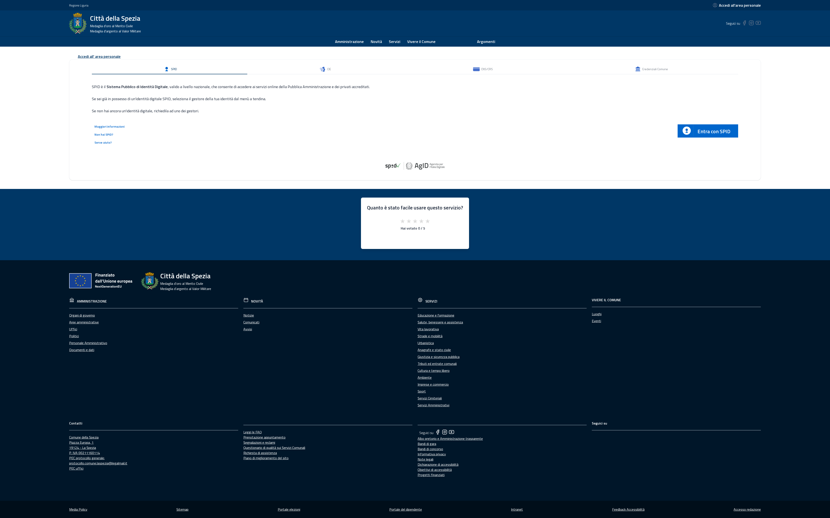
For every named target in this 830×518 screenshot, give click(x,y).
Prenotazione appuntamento (264, 437)
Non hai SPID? (103, 134)
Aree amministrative (84, 322)
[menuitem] (349, 41)
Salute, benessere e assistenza (440, 322)
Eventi (596, 320)
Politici (74, 336)
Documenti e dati (81, 349)
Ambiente (425, 377)
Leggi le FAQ (252, 432)
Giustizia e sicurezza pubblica (439, 356)
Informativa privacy (432, 454)
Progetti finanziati (431, 474)
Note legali (425, 459)
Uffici (73, 329)
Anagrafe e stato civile (434, 349)
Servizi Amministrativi (433, 405)
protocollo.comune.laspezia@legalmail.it (98, 463)
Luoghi (597, 314)
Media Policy (78, 509)
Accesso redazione (747, 509)
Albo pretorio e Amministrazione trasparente (450, 438)
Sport (422, 391)
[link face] (744, 24)
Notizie (248, 315)
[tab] (169, 69)
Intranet (517, 509)
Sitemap (182, 509)
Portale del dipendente (405, 509)
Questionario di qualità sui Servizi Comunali (274, 447)
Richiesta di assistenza (260, 452)
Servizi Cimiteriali (430, 398)
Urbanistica (426, 342)
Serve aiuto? (103, 142)
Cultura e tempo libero (434, 370)
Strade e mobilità (430, 336)
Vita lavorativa (428, 329)
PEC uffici (76, 468)
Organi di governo (82, 315)
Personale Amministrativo (88, 342)
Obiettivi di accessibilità (435, 469)
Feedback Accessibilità (628, 509)
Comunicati (251, 322)
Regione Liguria (78, 5)
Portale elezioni (289, 509)
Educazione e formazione (436, 315)
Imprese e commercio (433, 384)
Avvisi (247, 329)
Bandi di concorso (430, 448)
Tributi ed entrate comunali (437, 363)
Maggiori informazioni (109, 126)
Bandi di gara (427, 443)
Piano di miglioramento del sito (266, 458)
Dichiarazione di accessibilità (438, 464)
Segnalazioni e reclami (259, 442)
